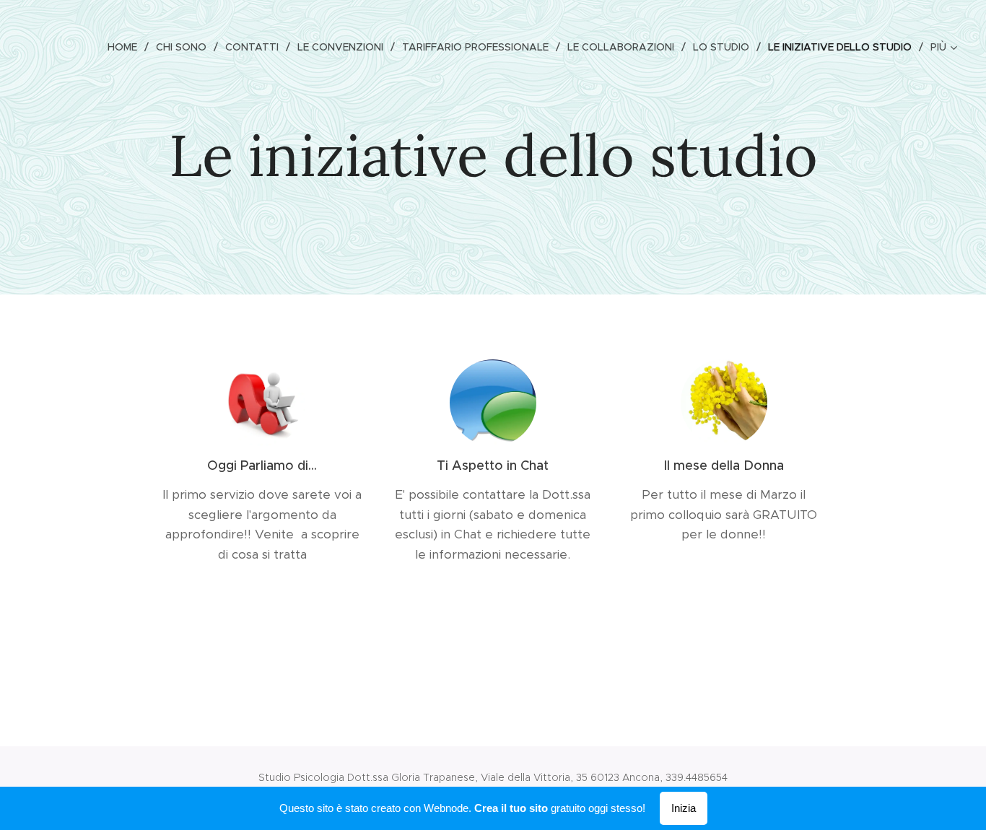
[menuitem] (126, 47)
